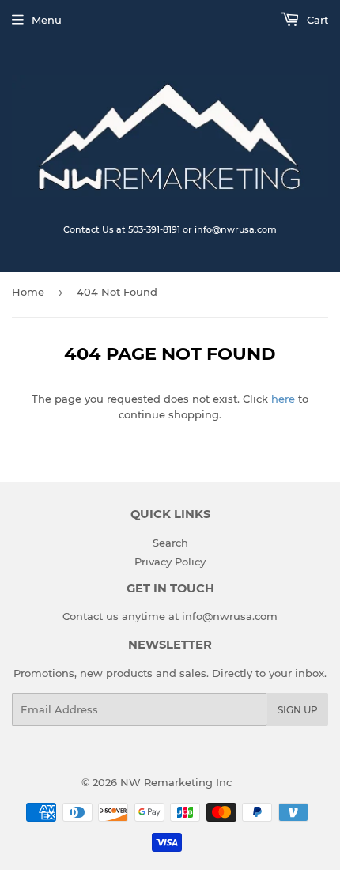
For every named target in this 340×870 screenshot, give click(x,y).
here (283, 398)
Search (170, 542)
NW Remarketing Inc (176, 782)
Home (28, 292)
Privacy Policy (170, 561)
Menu (47, 19)
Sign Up (298, 710)
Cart (316, 19)
